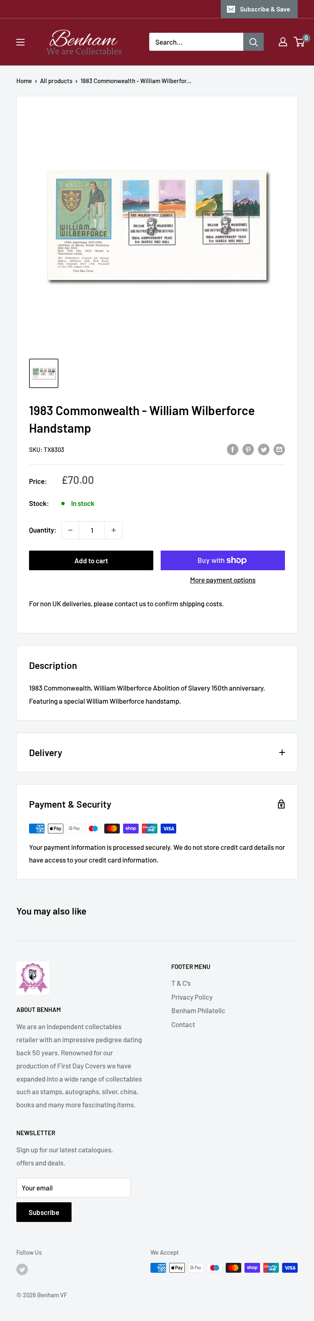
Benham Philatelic (198, 1010)
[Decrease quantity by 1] (70, 530)
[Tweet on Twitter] (263, 448)
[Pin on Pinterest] (248, 448)
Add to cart (91, 560)
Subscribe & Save (265, 9)
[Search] (253, 42)
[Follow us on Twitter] (22, 1269)
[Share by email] (279, 448)
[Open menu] (20, 42)
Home (24, 80)
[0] (299, 42)
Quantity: (42, 530)
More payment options (223, 580)
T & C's (181, 983)
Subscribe (44, 1212)
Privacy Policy (192, 997)
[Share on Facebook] (232, 448)
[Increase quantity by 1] (113, 530)
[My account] (283, 41)
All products (56, 80)
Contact (183, 1024)
